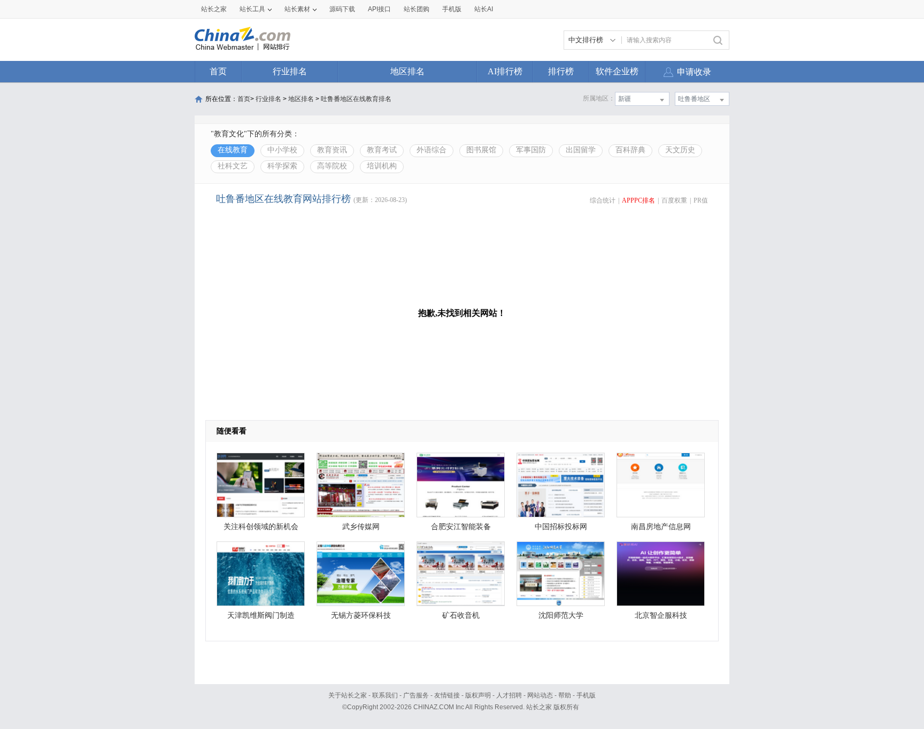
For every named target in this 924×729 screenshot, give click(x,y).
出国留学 (581, 150)
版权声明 (478, 695)
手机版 (586, 695)
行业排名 (290, 71)
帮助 (564, 695)
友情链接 (447, 695)
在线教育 (233, 150)
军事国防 (531, 150)
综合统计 (602, 200)
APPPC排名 (638, 200)
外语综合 (431, 150)
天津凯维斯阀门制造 (261, 615)
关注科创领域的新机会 (261, 527)
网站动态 (540, 695)
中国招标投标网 (561, 527)
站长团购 (416, 9)
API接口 (379, 9)
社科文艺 (233, 166)
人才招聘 (509, 695)
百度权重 (674, 200)
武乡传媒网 (361, 527)
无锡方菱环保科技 (361, 615)
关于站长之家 (347, 695)
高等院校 (332, 166)
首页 (218, 71)
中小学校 (282, 150)
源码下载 (342, 9)
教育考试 (382, 150)
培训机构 (382, 166)
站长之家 (214, 9)
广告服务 (416, 695)
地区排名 (407, 71)
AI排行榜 (505, 71)
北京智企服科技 (661, 615)
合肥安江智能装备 (461, 527)
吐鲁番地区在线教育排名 (356, 99)
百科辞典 (630, 150)
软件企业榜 (617, 71)
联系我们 (385, 695)
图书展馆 (481, 150)
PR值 (701, 200)
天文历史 (680, 150)
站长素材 (297, 9)
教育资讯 (332, 150)
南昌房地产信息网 (661, 527)
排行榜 (561, 71)
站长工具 (252, 9)
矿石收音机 (461, 615)
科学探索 (282, 166)
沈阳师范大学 (560, 615)
